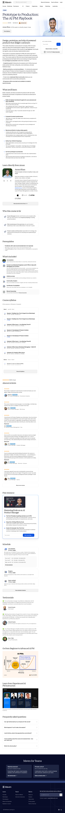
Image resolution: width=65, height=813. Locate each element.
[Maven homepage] (7, 2)
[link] (45, 2)
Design (41, 6)
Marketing (47, 6)
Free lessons (16, 6)
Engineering (34, 6)
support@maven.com (53, 798)
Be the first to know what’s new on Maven (50, 791)
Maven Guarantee (56, 52)
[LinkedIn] (59, 809)
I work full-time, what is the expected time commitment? (18, 733)
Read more (6, 423)
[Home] (7, 786)
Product (27, 6)
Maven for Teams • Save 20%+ (52, 48)
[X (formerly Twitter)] (61, 809)
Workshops (9, 6)
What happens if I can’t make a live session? (14, 727)
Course (4, 10)
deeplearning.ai (18, 187)
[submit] (58, 44)
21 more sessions (9, 564)
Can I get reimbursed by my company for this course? (17, 721)
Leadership (55, 6)
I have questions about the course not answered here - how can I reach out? (18, 739)
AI (22, 6)
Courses (4, 6)
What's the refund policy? (10, 746)
